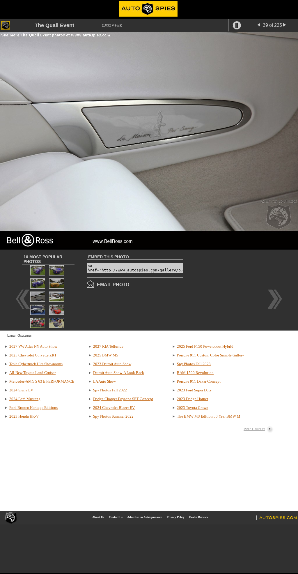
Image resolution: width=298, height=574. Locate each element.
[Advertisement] (232, 289)
